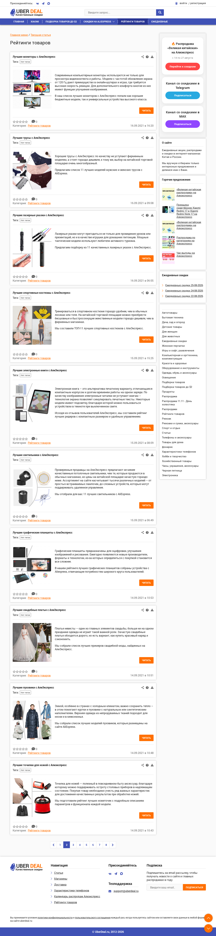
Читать (146, 110)
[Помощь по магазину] (147, 56)
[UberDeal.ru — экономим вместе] (26, 12)
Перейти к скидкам (183, 66)
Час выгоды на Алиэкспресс (186, 254)
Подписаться (182, 95)
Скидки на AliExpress (97, 21)
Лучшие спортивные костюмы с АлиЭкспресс (41, 292)
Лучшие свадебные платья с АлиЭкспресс (39, 609)
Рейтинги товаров (133, 21)
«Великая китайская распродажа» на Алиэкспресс (189, 192)
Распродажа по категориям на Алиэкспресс (186, 240)
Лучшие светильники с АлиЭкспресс (35, 454)
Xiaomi (35, 21)
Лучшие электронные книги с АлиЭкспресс (40, 370)
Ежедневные (159, 21)
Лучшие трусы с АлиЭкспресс (31, 137)
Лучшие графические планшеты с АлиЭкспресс (42, 532)
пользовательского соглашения (93, 917)
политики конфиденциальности (55, 917)
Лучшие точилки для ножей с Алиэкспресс (40, 765)
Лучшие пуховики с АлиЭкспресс (33, 687)
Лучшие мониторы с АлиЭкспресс (34, 56)
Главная (19, 21)
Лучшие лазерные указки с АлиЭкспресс (38, 215)
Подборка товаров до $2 (61, 21)
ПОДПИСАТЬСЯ (194, 887)
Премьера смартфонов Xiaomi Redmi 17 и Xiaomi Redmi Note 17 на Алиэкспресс (188, 210)
